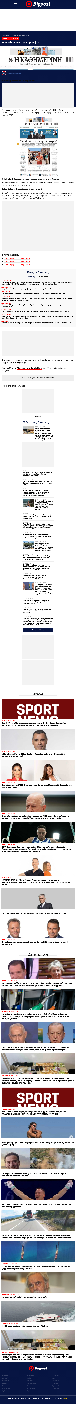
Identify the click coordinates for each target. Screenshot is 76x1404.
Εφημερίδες (56, 1388)
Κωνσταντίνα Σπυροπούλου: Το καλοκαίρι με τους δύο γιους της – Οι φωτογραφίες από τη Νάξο (34, 312)
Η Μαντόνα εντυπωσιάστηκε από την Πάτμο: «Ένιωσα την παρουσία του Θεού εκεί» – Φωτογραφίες (36, 323)
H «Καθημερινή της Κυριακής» (17, 258)
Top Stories (43, 276)
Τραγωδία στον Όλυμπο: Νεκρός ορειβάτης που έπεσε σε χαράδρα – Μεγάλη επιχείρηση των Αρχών (36, 289)
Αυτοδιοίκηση (31, 1383)
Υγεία (29, 1391)
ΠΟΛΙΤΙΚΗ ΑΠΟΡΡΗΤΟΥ (34, 1398)
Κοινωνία (5, 1386)
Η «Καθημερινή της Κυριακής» (17, 261)
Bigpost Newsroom (14, 73)
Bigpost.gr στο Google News (29, 368)
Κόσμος (4, 1383)
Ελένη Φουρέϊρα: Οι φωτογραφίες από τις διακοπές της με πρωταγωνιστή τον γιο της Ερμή (33, 294)
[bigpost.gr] (38, 4)
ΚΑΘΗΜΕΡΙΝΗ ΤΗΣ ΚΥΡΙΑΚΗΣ (13, 386)
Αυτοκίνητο (31, 1388)
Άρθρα (4, 1391)
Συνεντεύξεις (6, 1388)
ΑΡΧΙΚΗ (4, 35)
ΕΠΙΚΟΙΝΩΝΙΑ (46, 1398)
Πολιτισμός (55, 1381)
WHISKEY (65, 1398)
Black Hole (30, 1376)
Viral (53, 1378)
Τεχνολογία (55, 1376)
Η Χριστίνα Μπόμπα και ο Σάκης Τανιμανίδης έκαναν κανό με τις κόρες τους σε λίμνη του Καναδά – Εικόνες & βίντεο (36, 306)
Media (8, 35)
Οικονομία (5, 1381)
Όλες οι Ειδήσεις (38, 630)
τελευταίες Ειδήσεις (23, 360)
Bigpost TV (55, 1386)
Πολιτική (5, 1378)
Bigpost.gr (21, 363)
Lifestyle (30, 1381)
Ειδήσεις (31, 276)
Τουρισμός (55, 1383)
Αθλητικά (30, 1386)
